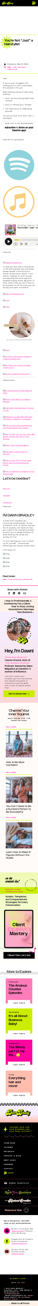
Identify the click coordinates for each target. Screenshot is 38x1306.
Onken (30, 1295)
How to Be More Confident (15, 763)
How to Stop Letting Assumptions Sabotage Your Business (21, 609)
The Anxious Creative (20, 579)
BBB (9, 67)
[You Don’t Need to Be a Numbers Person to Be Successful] (19, 790)
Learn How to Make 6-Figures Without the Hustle (18, 855)
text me (6, 488)
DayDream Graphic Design (17, 1298)
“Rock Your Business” (16, 657)
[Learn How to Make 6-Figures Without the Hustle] (19, 835)
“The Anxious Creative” (17, 663)
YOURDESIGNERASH (12, 1293)
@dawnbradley (17, 1231)
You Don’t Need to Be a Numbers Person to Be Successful (18, 809)
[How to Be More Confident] (19, 744)
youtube (6, 495)
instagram (7, 502)
